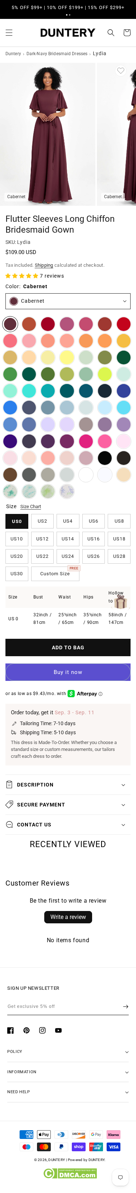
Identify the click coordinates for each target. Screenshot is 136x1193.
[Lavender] (48, 424)
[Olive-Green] (105, 357)
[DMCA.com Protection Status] (70, 1177)
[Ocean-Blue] (10, 407)
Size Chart (30, 506)
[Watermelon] (10, 341)
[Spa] (29, 391)
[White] (105, 475)
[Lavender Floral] (67, 491)
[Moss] (48, 374)
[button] (66, 15)
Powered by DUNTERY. (87, 1160)
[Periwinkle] (29, 424)
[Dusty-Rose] (67, 458)
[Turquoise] (10, 391)
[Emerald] (29, 374)
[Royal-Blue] (124, 391)
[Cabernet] (10, 324)
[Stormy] (29, 407)
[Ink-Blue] (86, 391)
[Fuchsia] (86, 441)
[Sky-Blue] (105, 407)
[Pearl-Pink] (29, 458)
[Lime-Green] (105, 374)
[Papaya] (48, 341)
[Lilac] (67, 424)
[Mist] (86, 407)
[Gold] (10, 357)
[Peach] (29, 357)
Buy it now (68, 672)
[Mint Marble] (10, 491)
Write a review (68, 917)
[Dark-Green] (124, 357)
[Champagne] (124, 475)
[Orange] (86, 341)
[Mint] (124, 374)
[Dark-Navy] (105, 391)
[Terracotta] (29, 324)
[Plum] (29, 441)
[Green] (10, 374)
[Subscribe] (125, 1006)
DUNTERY (56, 1160)
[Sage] (86, 374)
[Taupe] (48, 475)
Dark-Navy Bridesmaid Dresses (56, 53)
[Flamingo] (29, 341)
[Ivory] (86, 475)
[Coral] (48, 458)
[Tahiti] (124, 424)
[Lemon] (67, 357)
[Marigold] (124, 341)
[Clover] (67, 374)
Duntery (13, 53)
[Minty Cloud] (29, 491)
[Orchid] (67, 441)
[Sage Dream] (48, 491)
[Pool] (124, 407)
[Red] (124, 324)
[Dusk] (86, 424)
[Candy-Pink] (124, 441)
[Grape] (48, 441)
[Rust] (105, 324)
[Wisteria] (105, 424)
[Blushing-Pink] (10, 458)
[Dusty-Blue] (67, 407)
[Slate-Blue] (48, 407)
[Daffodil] (48, 357)
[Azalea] (105, 441)
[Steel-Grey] (29, 475)
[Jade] (48, 391)
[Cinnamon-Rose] (86, 324)
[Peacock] (67, 391)
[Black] (105, 458)
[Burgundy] (48, 324)
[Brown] (10, 475)
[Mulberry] (67, 324)
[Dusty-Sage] (86, 357)
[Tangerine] (105, 341)
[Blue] (10, 424)
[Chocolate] (124, 458)
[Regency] (10, 441)
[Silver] (67, 475)
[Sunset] (67, 341)
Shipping (44, 265)
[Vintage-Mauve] (86, 458)
